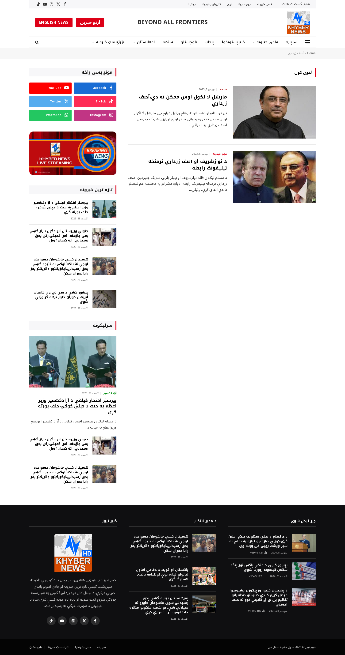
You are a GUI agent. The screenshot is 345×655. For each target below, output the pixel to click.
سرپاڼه (291, 42)
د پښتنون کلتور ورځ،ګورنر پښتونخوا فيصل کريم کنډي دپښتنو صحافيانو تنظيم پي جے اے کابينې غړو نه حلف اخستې (259, 597)
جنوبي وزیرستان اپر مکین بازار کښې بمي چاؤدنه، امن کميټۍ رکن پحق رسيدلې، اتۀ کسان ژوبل (59, 236)
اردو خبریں (90, 22)
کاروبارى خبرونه (211, 4)
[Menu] (307, 42)
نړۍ (229, 4)
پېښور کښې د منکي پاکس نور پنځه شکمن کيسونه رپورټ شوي (259, 567)
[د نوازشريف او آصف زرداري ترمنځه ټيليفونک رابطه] (274, 177)
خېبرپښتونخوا (233, 42)
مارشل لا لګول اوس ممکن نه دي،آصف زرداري (183, 100)
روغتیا (192, 4)
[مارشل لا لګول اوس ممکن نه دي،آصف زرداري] (274, 112)
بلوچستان (188, 42)
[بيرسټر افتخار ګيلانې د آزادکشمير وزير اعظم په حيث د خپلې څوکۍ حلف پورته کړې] (104, 209)
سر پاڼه (101, 647)
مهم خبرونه (244, 4)
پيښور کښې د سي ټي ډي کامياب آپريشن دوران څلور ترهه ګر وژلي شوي (61, 297)
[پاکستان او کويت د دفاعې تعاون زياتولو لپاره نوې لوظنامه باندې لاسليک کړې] (204, 576)
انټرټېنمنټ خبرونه (111, 42)
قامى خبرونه (264, 4)
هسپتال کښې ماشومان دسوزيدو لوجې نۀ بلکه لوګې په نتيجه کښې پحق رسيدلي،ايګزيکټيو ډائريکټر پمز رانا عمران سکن (59, 266)
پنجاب (209, 42)
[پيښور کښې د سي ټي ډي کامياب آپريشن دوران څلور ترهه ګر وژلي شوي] (104, 299)
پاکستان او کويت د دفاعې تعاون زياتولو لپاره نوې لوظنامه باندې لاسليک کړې (162, 575)
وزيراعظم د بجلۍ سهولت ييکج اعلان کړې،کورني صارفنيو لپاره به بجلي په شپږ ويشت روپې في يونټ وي (258, 541)
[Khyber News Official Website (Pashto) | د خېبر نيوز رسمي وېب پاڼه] (298, 22)
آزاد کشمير (110, 393)
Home (311, 53)
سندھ (167, 42)
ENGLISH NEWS (54, 22)
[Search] (37, 42)
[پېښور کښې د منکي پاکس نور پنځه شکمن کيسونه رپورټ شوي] (304, 571)
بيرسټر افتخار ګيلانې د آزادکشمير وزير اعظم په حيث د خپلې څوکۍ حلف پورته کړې (61, 207)
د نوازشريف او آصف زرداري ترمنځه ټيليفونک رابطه (187, 164)
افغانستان (146, 42)
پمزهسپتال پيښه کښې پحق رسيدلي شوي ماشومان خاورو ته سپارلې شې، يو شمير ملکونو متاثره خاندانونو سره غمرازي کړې (158, 605)
